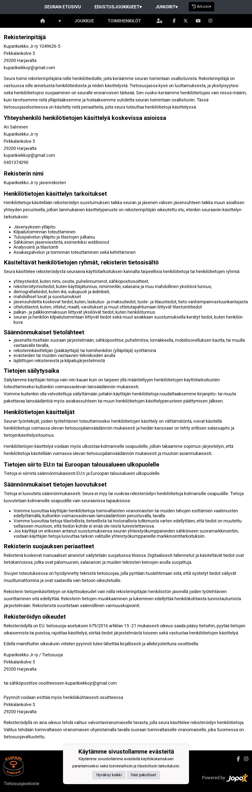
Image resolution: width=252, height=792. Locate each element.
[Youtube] (198, 21)
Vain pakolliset (143, 775)
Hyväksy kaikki (109, 775)
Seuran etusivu (62, 6)
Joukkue (84, 20)
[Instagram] (210, 21)
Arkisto (204, 6)
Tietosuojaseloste (21, 783)
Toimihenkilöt (124, 20)
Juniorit (166, 6)
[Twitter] (185, 21)
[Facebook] (174, 21)
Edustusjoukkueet (118, 6)
